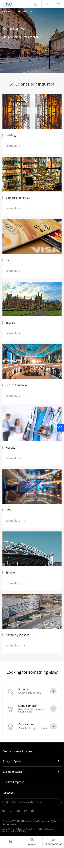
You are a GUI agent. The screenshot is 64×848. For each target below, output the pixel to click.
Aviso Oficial (8, 829)
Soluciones (23, 11)
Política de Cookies (45, 829)
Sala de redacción (13, 772)
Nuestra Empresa (13, 782)
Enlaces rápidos (12, 761)
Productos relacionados (17, 751)
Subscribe (7, 792)
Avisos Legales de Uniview (14, 831)
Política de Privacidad (25, 829)
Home (9, 11)
